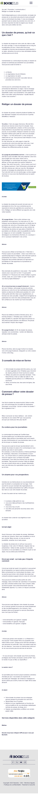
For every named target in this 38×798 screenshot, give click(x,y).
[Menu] (31, 2)
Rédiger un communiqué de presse (16, 160)
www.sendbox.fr (8, 621)
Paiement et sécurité (28, 785)
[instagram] (25, 762)
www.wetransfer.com (9, 619)
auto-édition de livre (15, 25)
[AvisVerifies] (19, 768)
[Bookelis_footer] (19, 755)
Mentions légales (29, 783)
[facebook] (12, 762)
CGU (21, 783)
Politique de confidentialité (12, 785)
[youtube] (21, 762)
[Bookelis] (9, 2)
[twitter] (17, 762)
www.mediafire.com (9, 623)
